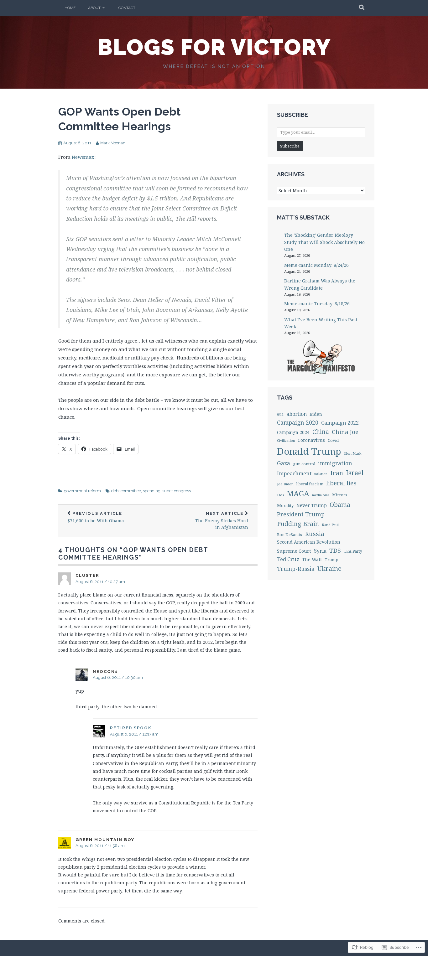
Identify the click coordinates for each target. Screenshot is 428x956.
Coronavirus (311, 440)
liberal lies (341, 483)
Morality (285, 505)
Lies (280, 495)
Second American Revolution (308, 542)
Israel (354, 472)
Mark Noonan (112, 143)
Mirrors (339, 495)
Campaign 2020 (297, 422)
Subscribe (290, 146)
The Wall (312, 559)
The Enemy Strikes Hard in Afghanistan (221, 520)
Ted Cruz (288, 559)
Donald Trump (309, 451)
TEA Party (353, 551)
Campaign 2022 (340, 422)
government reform (82, 490)
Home (70, 8)
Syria (320, 550)
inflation (320, 474)
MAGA (298, 493)
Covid (333, 440)
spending (151, 490)
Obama (340, 504)
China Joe (345, 432)
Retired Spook (131, 728)
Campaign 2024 (293, 432)
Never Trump (311, 505)
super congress (176, 490)
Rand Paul (330, 524)
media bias (320, 495)
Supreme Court (294, 551)
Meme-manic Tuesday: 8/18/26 (317, 304)
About (94, 8)
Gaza (283, 463)
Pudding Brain (298, 523)
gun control (304, 464)
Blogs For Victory (214, 47)
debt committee (126, 490)
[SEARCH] (362, 8)
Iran (336, 473)
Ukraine (329, 568)
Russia (314, 534)
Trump (331, 559)
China (320, 431)
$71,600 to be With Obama (96, 517)
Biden (316, 414)
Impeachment (294, 473)
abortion (296, 414)
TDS (335, 550)
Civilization (286, 440)
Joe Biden (285, 484)
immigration (335, 463)
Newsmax (83, 157)
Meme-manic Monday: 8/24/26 (316, 265)
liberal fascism (309, 483)
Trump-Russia (296, 568)
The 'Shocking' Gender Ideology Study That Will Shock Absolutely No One (324, 242)
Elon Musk (352, 453)
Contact (126, 8)
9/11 (280, 414)
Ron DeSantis (289, 534)
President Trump (301, 514)
